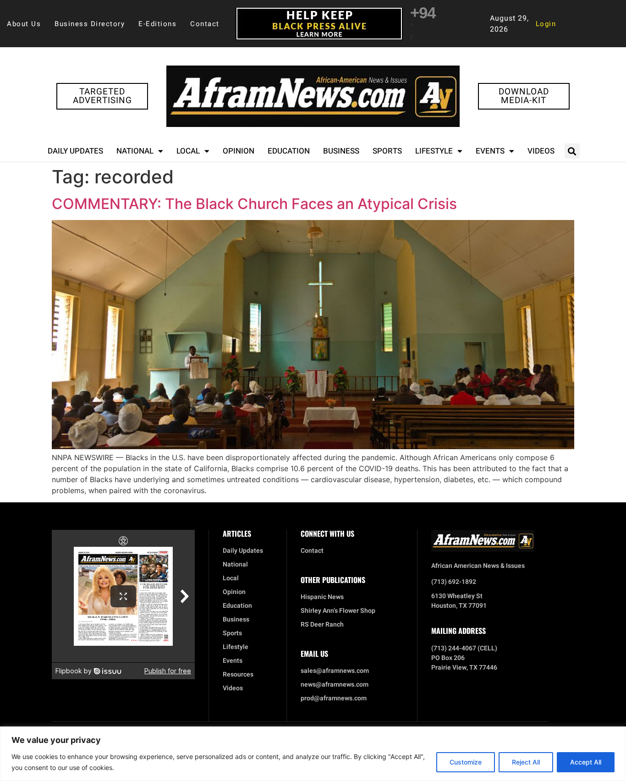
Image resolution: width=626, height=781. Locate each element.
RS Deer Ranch (322, 624)
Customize (466, 762)
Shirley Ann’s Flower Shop (338, 611)
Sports (387, 151)
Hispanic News (322, 597)
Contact (205, 24)
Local (188, 151)
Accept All (585, 762)
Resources (238, 674)
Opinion (238, 151)
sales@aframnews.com (335, 671)
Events (490, 151)
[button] (572, 151)
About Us (24, 24)
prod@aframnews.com (334, 698)
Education (289, 151)
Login (546, 24)
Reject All (526, 762)
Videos (541, 151)
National (135, 151)
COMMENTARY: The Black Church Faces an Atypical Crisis (254, 204)
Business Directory (90, 24)
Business (341, 151)
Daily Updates (75, 151)
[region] (313, 753)
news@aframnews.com (334, 684)
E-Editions (157, 24)
